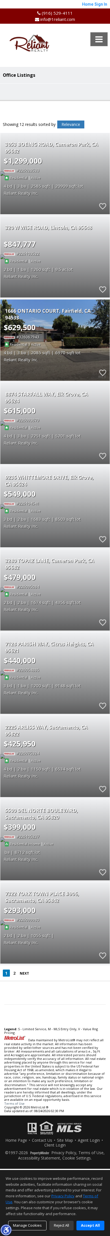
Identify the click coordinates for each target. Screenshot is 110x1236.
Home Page (16, 1140)
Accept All (90, 1225)
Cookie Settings (76, 1158)
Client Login (55, 1145)
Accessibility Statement (39, 1158)
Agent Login (89, 1140)
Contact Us (42, 1140)
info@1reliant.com (57, 19)
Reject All (61, 1225)
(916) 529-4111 (57, 13)
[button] (6, 1230)
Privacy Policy (63, 1152)
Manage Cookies (27, 1225)
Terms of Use (14, 1103)
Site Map (65, 1140)
